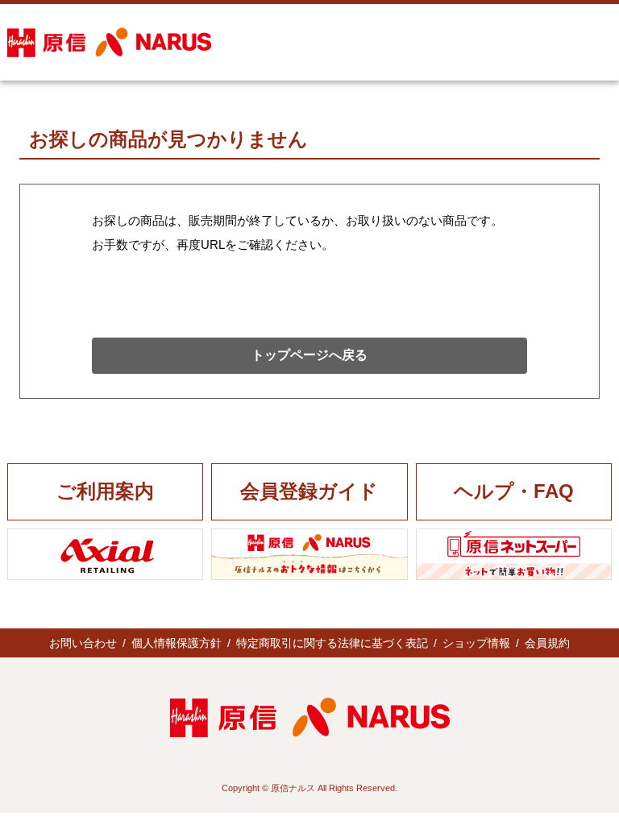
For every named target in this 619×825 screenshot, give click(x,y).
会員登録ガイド (309, 491)
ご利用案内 (105, 491)
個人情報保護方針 (176, 642)
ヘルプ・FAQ (514, 491)
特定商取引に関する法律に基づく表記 (332, 642)
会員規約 (547, 642)
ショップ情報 (476, 642)
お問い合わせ (83, 642)
